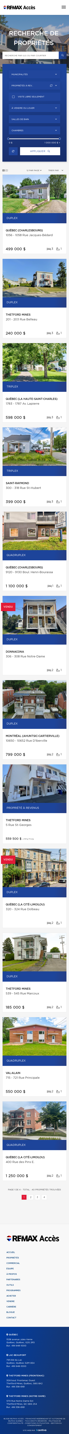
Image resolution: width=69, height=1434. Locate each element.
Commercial (13, 1263)
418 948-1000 (18, 1346)
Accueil (10, 1252)
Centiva (41, 1430)
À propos (11, 1274)
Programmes (13, 1290)
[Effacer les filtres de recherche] (13, 151)
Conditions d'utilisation (37, 1423)
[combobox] (34, 74)
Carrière (11, 1307)
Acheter (11, 1296)
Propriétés (12, 1258)
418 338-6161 (18, 1387)
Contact (11, 1318)
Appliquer (38, 151)
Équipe (10, 1269)
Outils (10, 1285)
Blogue (10, 1312)
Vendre (10, 1301)
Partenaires (13, 1280)
